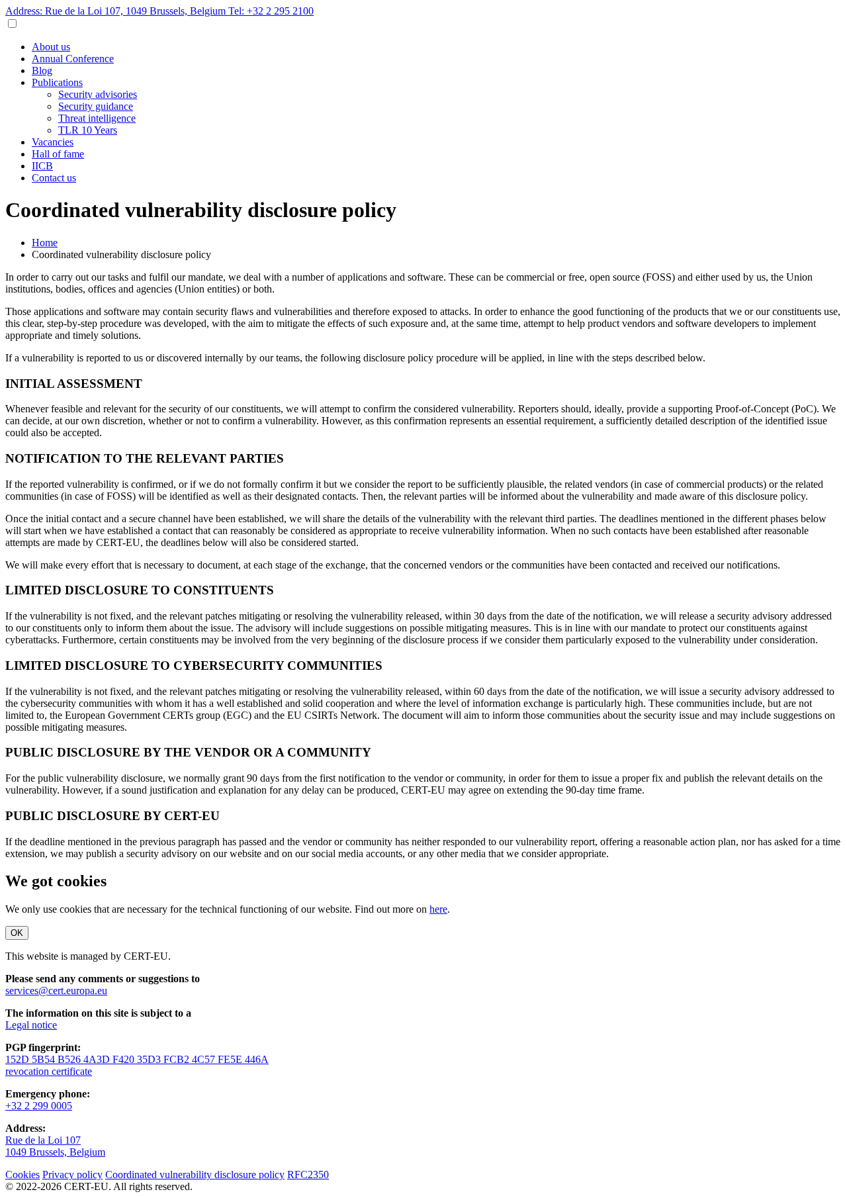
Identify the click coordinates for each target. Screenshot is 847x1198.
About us (51, 46)
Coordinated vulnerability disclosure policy (195, 1174)
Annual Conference (73, 58)
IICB (42, 165)
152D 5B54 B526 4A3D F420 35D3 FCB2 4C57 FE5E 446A (137, 1059)
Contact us (54, 177)
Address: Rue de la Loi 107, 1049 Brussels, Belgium (116, 11)
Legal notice (31, 1025)
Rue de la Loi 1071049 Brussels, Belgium (55, 1146)
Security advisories (97, 94)
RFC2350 (308, 1174)
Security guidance (95, 106)
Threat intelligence (97, 118)
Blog (42, 70)
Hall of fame (58, 154)
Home (45, 242)
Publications (57, 82)
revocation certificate (48, 1071)
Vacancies (52, 142)
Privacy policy (72, 1174)
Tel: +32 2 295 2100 (271, 11)
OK (17, 933)
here (438, 909)
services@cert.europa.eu (56, 990)
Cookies (22, 1174)
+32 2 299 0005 (38, 1105)
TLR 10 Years (87, 130)
